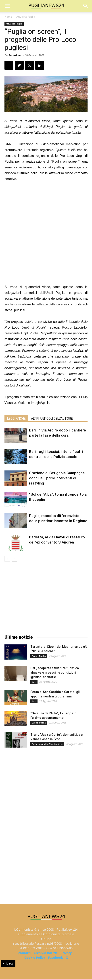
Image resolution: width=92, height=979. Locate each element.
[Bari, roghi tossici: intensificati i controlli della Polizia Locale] (15, 456)
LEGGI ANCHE (16, 418)
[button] (85, 6)
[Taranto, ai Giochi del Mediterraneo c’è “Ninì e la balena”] (15, 652)
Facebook (55, 957)
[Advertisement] (46, 233)
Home (8, 16)
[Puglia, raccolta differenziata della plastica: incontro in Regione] (15, 521)
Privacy (66, 953)
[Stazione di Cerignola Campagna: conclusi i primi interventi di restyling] (15, 478)
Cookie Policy (34, 957)
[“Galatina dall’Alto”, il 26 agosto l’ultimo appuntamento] (15, 718)
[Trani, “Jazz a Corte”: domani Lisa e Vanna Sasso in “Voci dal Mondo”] (15, 740)
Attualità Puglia (25, 16)
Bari (34, 681)
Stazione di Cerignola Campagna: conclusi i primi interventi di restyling (57, 478)
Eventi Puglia (39, 656)
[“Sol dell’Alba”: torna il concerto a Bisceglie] (15, 499)
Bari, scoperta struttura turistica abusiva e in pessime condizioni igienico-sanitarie (54, 672)
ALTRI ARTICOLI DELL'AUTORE (52, 418)
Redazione (15, 55)
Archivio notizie (45, 953)
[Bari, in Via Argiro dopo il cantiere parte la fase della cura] (15, 435)
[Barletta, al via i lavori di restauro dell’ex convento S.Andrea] (15, 543)
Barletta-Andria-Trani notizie (47, 744)
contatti (24, 953)
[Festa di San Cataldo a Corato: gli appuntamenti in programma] (15, 697)
